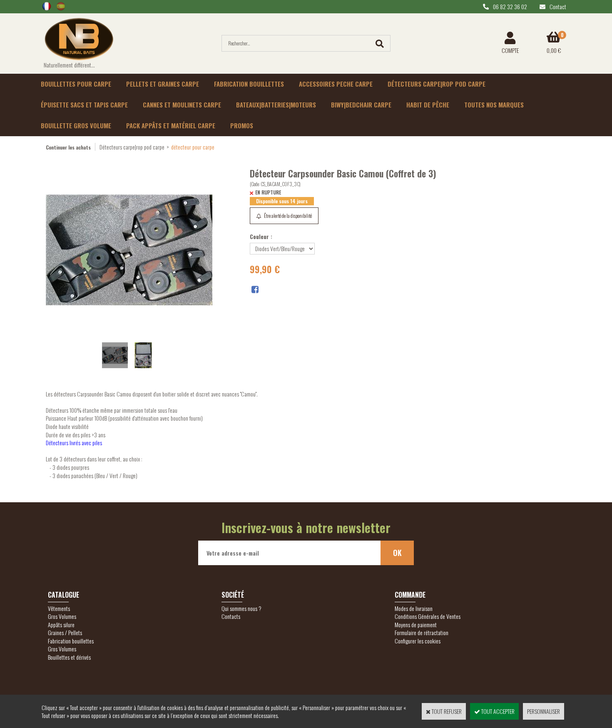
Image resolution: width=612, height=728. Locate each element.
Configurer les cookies (417, 640)
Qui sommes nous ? (241, 608)
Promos (241, 125)
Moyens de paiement (416, 624)
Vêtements (59, 608)
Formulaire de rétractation (421, 632)
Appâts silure (61, 624)
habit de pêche (427, 104)
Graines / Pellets (65, 632)
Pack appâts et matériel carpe (170, 125)
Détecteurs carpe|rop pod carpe (436, 83)
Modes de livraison (414, 608)
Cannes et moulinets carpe (182, 104)
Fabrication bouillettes (249, 83)
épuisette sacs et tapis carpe (84, 104)
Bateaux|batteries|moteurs (276, 104)
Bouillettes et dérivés (69, 657)
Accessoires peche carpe (336, 83)
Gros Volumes (62, 616)
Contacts (230, 616)
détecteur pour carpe (192, 146)
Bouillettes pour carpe (76, 83)
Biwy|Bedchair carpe (361, 104)
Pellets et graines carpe (162, 83)
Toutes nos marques (494, 104)
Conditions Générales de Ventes (427, 616)
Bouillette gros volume (76, 125)
